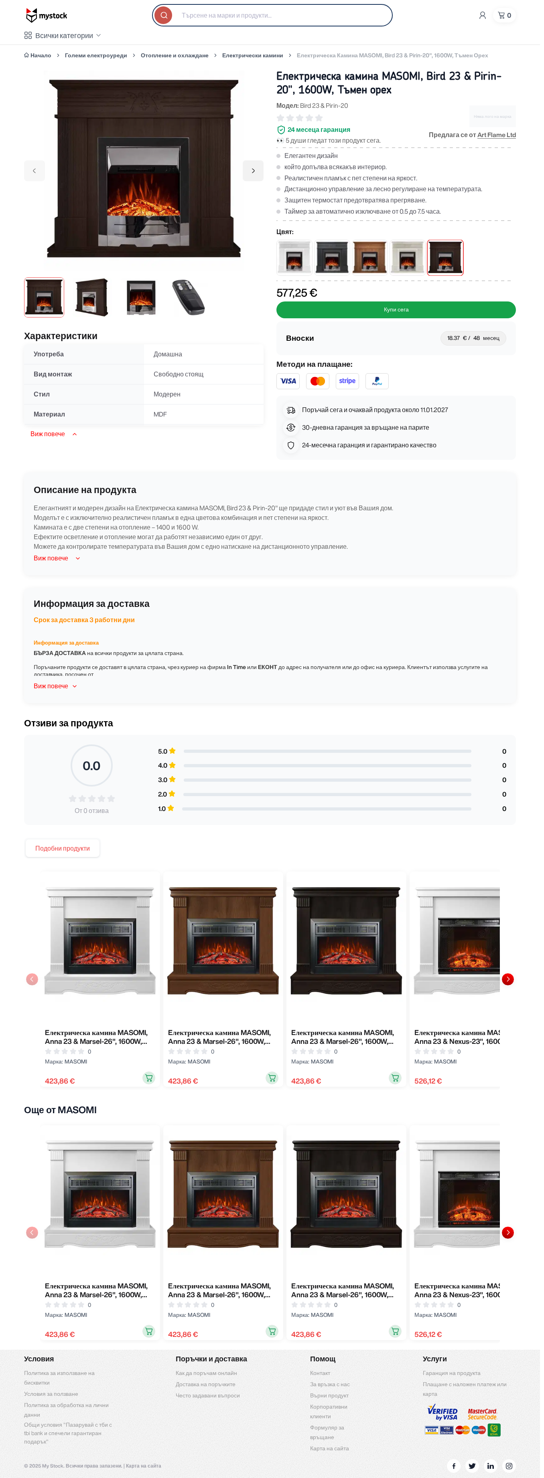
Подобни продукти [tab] (62, 848)
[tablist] (62, 848)
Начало (40, 55)
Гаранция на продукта (452, 1373)
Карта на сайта (329, 1448)
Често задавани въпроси (208, 1395)
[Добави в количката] (148, 1078)
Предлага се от (472, 134)
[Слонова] (408, 258)
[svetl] (370, 258)
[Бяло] (294, 258)
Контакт (320, 1373)
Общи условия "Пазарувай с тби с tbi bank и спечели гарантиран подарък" (68, 1433)
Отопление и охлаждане (175, 55)
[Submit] (164, 15)
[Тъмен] (445, 258)
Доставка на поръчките (205, 1384)
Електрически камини (252, 55)
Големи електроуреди (96, 55)
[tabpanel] (270, 979)
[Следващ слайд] (507, 979)
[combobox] (272, 15)
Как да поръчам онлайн (206, 1373)
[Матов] (332, 258)
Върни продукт (329, 1395)
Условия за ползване (51, 1394)
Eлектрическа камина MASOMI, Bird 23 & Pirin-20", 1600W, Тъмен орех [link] (392, 55)
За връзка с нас (330, 1384)
